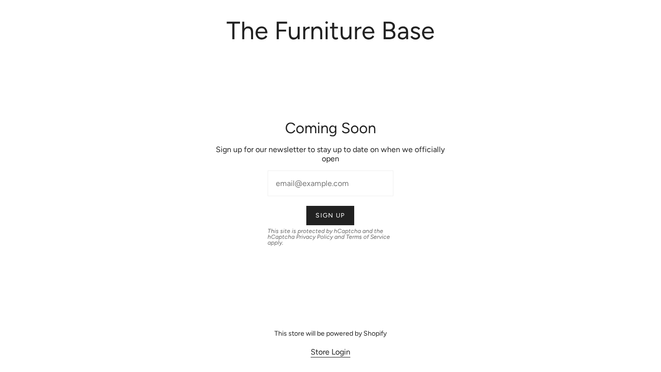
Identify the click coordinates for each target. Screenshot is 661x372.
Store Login (330, 351)
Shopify (375, 333)
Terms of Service (368, 236)
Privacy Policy (314, 236)
